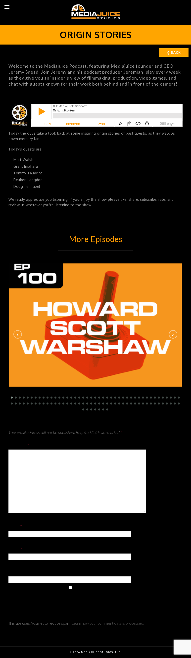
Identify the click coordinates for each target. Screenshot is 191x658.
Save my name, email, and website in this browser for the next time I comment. (88, 601)
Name (15, 526)
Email (15, 549)
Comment (19, 445)
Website (16, 571)
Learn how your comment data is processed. (108, 623)
